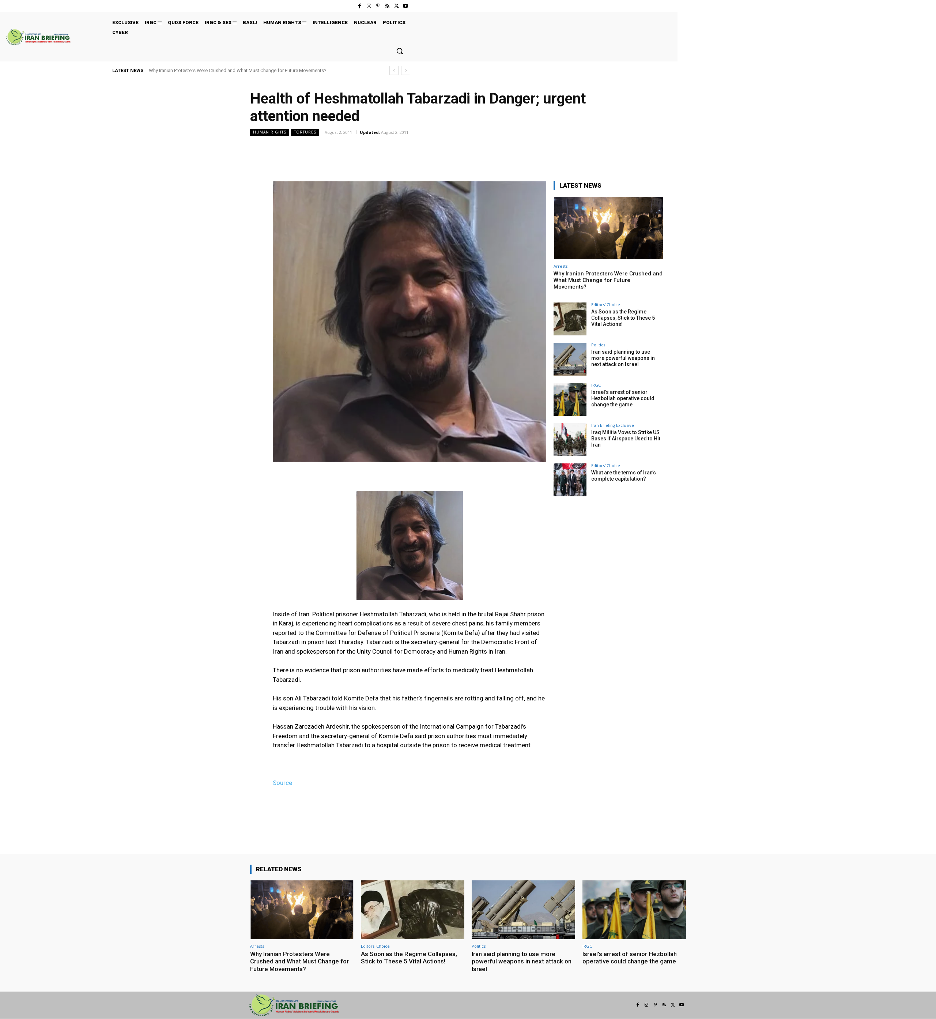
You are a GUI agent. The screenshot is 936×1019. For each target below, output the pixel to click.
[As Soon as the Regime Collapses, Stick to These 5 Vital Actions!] (570, 318)
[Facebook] (359, 6)
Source (282, 782)
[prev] (394, 70)
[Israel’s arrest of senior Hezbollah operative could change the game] (570, 399)
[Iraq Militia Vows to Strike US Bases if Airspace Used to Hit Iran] (570, 439)
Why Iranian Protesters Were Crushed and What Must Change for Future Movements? (238, 70)
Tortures (305, 132)
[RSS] (387, 6)
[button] (399, 50)
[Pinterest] (377, 6)
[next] (405, 70)
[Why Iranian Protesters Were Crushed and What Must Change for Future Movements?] (608, 228)
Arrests (560, 266)
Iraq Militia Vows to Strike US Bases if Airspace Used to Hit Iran (625, 438)
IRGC (596, 385)
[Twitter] (396, 6)
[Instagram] (368, 6)
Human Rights (269, 132)
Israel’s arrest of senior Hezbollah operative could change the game (622, 398)
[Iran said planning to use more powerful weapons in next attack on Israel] (570, 359)
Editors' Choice (605, 304)
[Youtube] (405, 6)
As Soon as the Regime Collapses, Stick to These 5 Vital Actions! (623, 318)
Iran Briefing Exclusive (612, 425)
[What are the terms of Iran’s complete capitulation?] (570, 479)
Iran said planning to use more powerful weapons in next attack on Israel (623, 358)
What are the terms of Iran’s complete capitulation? (623, 476)
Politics (598, 345)
